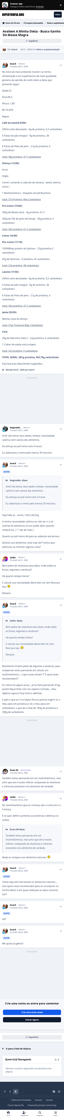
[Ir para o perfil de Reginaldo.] (5, 428)
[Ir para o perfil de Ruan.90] (5, 771)
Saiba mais (5, 5)
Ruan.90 (14, 770)
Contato (38, 1100)
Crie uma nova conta (32, 1012)
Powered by (42, 1105)
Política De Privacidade (21, 1100)
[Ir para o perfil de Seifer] (5, 558)
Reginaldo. (15, 427)
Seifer (13, 557)
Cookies (49, 1100)
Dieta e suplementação (48, 49)
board (14, 49)
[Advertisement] (32, 400)
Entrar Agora (32, 1019)
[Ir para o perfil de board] (4, 49)
